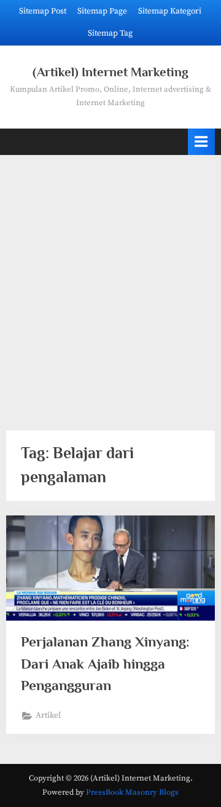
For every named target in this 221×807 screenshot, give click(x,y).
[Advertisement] (110, 285)
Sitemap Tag (110, 33)
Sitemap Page (102, 11)
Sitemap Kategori (169, 11)
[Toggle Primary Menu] (201, 142)
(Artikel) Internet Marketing (110, 72)
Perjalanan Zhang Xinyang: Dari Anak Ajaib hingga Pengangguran (105, 663)
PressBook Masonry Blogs (132, 792)
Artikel (48, 715)
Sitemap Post (42, 11)
